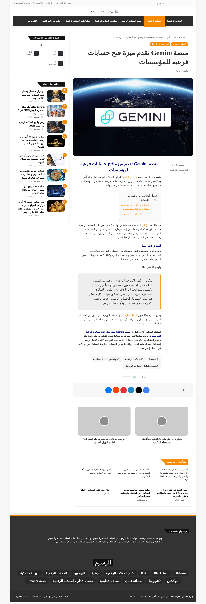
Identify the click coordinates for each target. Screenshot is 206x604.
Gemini (153, 359)
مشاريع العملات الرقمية (106, 21)
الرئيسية (183, 37)
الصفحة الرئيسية (174, 21)
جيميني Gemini (129, 177)
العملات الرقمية (155, 21)
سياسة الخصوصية (22, 3)
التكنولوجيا (32, 21)
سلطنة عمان (133, 581)
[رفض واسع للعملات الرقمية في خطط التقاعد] (56, 127)
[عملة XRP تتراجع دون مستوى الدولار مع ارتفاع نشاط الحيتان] (56, 191)
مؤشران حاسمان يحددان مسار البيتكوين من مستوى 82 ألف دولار (32, 94)
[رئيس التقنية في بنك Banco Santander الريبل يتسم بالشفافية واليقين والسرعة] (171, 477)
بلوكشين (149, 323)
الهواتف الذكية (29, 573)
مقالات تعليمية (109, 581)
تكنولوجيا (155, 581)
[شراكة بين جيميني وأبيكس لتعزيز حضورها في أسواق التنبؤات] (56, 160)
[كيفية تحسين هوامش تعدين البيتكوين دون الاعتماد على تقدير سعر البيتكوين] (133, 477)
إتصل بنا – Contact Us (42, 3)
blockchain (161, 573)
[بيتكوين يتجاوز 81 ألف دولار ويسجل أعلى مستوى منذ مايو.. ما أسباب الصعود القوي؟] (56, 141)
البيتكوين (79, 573)
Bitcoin (181, 573)
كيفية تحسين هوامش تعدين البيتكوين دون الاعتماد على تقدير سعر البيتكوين (135, 493)
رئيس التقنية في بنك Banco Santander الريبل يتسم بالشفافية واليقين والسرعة (172, 493)
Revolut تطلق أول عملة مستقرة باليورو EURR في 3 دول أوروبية (31, 110)
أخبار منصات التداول (160, 44)
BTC (144, 573)
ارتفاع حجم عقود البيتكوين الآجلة (96, 490)
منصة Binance (37, 581)
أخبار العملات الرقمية (120, 573)
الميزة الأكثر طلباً (130, 214)
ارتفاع (96, 573)
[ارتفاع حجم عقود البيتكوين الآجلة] (94, 477)
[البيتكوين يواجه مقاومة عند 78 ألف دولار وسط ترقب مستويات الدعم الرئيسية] (56, 175)
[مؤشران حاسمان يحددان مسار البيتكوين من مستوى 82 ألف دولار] (56, 96)
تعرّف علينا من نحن (63, 3)
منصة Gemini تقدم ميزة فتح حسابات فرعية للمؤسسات (135, 207)
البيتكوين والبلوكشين (51, 21)
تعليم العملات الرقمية (131, 21)
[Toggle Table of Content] (154, 200)
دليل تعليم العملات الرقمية (78, 21)
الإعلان (145, 225)
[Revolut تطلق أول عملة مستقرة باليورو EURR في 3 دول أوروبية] (56, 111)
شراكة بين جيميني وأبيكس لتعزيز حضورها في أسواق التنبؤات (32, 159)
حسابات (97, 359)
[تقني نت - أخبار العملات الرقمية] (103, 11)
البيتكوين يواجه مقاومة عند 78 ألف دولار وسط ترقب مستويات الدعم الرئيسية (32, 174)
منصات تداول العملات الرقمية (141, 366)
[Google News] (128, 377)
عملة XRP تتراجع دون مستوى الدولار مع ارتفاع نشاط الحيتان (33, 190)
